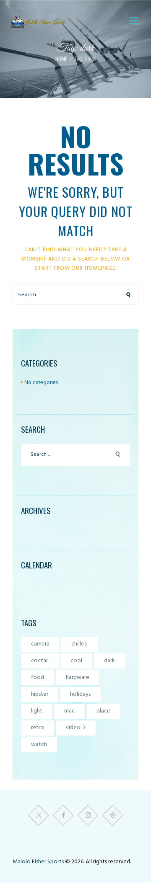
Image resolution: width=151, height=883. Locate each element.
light (36, 711)
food (37, 677)
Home (61, 59)
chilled (79, 644)
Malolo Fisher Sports (39, 862)
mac (69, 711)
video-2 (76, 728)
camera (40, 644)
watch (39, 744)
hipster (39, 694)
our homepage (93, 268)
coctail (40, 661)
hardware (77, 677)
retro (37, 728)
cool (76, 661)
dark (109, 661)
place (103, 711)
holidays (80, 694)
